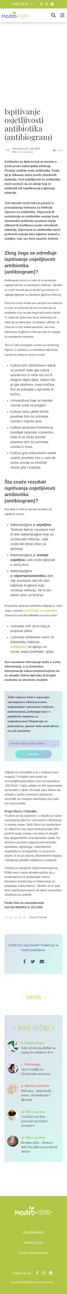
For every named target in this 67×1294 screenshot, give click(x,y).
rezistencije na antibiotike (40, 610)
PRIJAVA (33, 754)
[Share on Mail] (42, 961)
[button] (53, 15)
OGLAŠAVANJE (33, 1232)
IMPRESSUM (33, 1242)
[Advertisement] (33, 60)
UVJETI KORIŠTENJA (33, 1253)
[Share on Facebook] (24, 961)
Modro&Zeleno (25, 152)
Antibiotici (18, 647)
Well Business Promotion (39, 1282)
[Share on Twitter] (33, 961)
